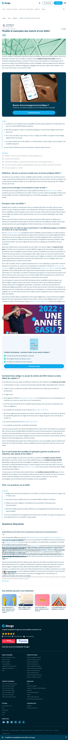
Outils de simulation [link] (32, 686)
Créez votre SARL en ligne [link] (8, 690)
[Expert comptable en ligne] (6, 3)
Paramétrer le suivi (6, 733)
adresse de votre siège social (39, 301)
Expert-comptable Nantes (33, 670)
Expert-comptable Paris (33, 672)
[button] (34, 533)
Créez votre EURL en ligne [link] (8, 692)
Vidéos (43, 9)
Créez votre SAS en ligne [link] (8, 688)
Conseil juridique (6, 664)
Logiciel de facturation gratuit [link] (9, 666)
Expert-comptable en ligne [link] (8, 657)
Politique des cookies (38, 730)
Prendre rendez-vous (32, 708)
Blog (4, 9)
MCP (3, 714)
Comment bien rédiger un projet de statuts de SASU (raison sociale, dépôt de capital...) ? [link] (29, 162)
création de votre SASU (14, 233)
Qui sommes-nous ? (7, 706)
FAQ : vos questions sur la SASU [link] (14, 168)
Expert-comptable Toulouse (34, 677)
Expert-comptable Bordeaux (34, 657)
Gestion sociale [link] (5, 659)
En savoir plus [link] (5, 581)
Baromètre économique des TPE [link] (35, 699)
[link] (47, 3)
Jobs (3, 708)
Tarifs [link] (3, 670)
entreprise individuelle (11, 542)
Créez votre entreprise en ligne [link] (9, 684)
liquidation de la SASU (30, 422)
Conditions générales (15, 730)
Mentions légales (5, 730)
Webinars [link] (29, 690)
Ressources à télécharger (26, 9)
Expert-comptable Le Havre (34, 659)
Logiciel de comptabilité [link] (8, 668)
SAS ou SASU (35, 546)
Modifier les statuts (30, 467)
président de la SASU (41, 410)
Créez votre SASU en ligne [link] (8, 686)
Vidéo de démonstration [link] (33, 697)
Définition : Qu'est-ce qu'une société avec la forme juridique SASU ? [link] (23, 156)
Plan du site (56, 730)
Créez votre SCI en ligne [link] (8, 694)
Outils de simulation (12, 9)
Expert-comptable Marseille (34, 666)
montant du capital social (28, 398)
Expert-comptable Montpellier (34, 668)
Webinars (37, 9)
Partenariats (5, 710)
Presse (3, 712)
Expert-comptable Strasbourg (34, 675)
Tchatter (29, 706)
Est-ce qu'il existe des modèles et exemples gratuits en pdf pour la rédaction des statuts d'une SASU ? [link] (33, 165)
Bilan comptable (6, 662)
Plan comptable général (33, 692)
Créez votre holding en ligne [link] (9, 697)
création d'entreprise (48, 550)
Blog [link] (28, 684)
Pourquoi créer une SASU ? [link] (12, 159)
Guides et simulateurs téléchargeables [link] (36, 688)
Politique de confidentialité (27, 730)
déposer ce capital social (48, 268)
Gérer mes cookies (48, 730)
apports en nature (52, 190)
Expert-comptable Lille (32, 662)
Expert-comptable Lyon (33, 664)
